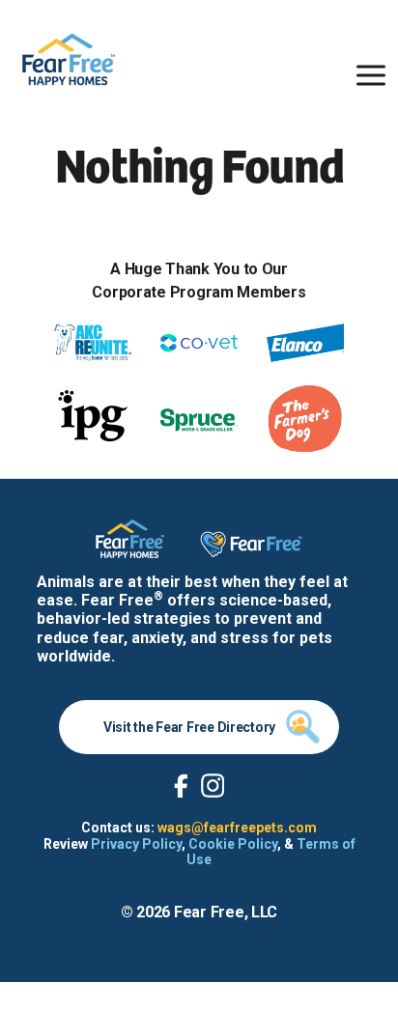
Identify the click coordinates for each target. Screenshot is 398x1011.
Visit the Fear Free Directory (189, 727)
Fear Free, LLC (225, 912)
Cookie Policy (232, 844)
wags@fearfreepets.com (237, 827)
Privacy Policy (136, 844)
